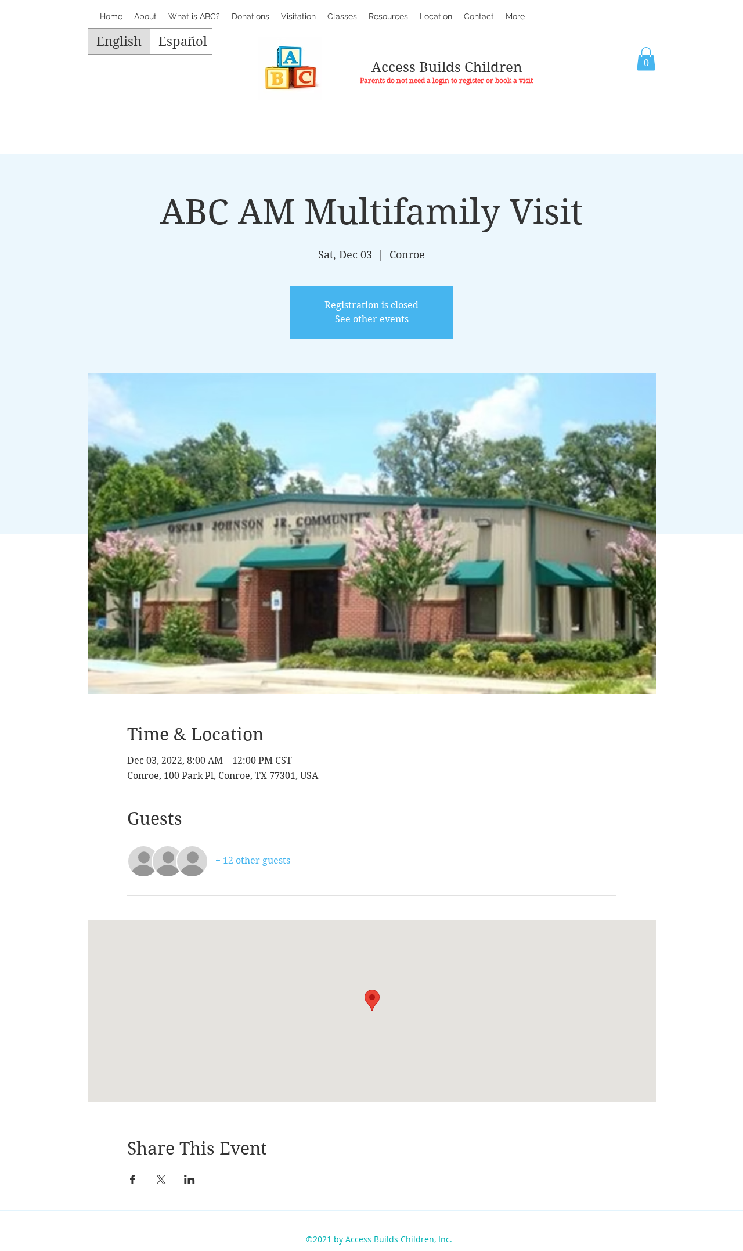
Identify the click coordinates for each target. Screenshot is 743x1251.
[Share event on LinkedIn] (189, 1179)
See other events (372, 319)
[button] (342, 16)
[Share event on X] (161, 1179)
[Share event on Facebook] (132, 1179)
